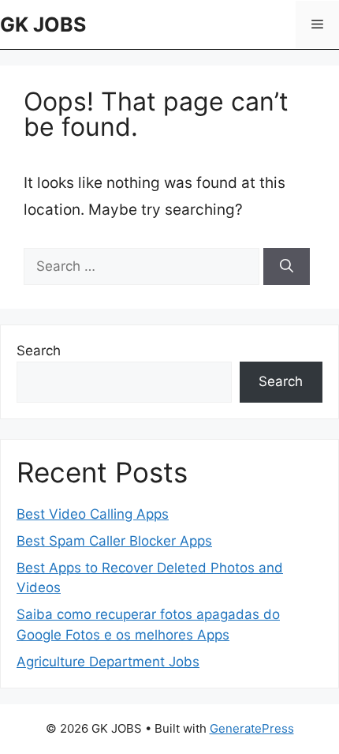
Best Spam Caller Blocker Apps (114, 541)
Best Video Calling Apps (93, 514)
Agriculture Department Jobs (108, 662)
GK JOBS (43, 24)
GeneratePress (252, 728)
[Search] (286, 267)
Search (39, 350)
